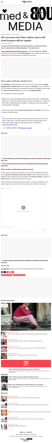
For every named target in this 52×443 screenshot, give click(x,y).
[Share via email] (10, 272)
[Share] (7, 272)
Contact (29, 432)
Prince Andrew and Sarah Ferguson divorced (14, 51)
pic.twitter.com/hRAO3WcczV (10, 124)
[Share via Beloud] (13, 272)
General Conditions (19, 434)
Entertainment (3, 43)
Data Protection (26, 434)
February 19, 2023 (26, 128)
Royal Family (9, 43)
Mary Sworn (17, 34)
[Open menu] (2, 2)
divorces (7, 84)
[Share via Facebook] (2, 272)
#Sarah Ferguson (19, 275)
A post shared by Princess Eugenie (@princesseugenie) (23, 230)
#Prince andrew (7, 275)
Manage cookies (33, 434)
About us (23, 432)
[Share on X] (5, 272)
